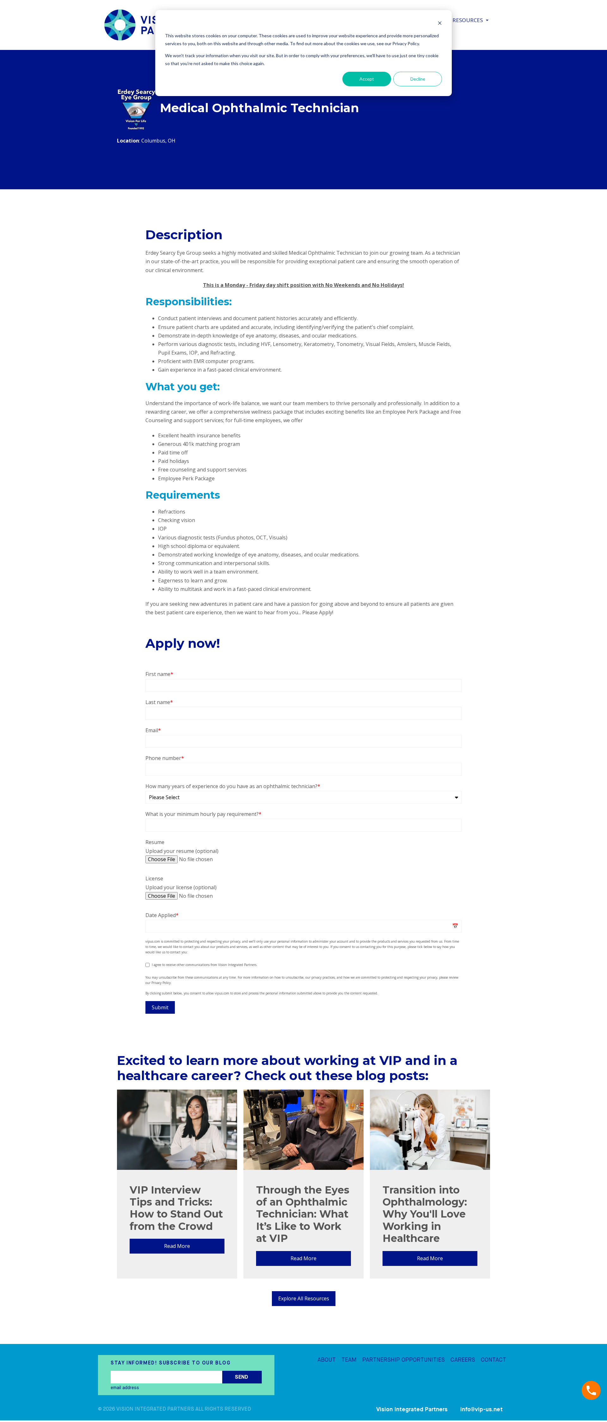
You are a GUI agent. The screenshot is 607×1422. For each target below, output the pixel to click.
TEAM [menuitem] (349, 1360)
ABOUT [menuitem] (326, 1360)
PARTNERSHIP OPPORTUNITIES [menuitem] (403, 1360)
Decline (417, 79)
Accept (366, 79)
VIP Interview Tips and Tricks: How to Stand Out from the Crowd (176, 1208)
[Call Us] (591, 1390)
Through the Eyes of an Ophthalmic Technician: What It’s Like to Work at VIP (302, 1214)
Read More (177, 1246)
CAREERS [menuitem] (463, 1360)
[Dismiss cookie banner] (440, 24)
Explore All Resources (303, 1298)
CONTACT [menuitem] (493, 1360)
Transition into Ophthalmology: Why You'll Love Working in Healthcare (425, 1214)
